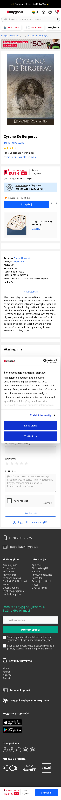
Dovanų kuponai (11, 587)
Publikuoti (31, 513)
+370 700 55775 (20, 538)
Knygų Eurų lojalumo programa (30, 700)
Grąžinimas (8, 571)
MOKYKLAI (36, 27)
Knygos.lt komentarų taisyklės (32, 522)
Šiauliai (6, 678)
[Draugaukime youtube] (26, 751)
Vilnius (6, 668)
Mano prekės (9, 574)
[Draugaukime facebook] (5, 751)
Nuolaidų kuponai (12, 594)
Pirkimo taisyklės (40, 568)
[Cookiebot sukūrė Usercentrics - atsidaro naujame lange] (43, 361)
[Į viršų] (54, 777)
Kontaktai (37, 577)
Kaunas (6, 671)
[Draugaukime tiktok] (19, 751)
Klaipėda (7, 674)
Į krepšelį (46, 792)
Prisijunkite (21, 185)
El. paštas (9, 443)
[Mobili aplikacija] (12, 729)
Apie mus (36, 564)
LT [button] (37, 12)
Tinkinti (28, 436)
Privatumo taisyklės (42, 574)
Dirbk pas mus (39, 587)
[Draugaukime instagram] (12, 751)
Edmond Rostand (22, 258)
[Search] (57, 19)
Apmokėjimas (10, 564)
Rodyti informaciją (40, 415)
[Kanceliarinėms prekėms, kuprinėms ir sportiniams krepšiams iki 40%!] (30, 44)
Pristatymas (9, 568)
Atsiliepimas (11, 471)
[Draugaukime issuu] (32, 751)
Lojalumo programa (13, 590)
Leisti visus (30, 425)
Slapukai (36, 571)
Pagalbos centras (12, 577)
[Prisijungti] (50, 12)
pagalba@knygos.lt (24, 547)
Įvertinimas (10, 458)
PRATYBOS (13, 27)
